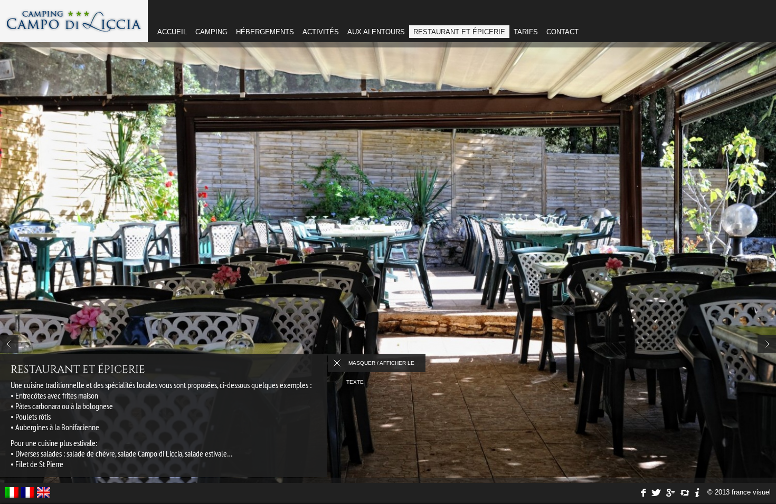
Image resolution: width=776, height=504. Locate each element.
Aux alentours (376, 32)
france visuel (751, 492)
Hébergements (265, 32)
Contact (562, 32)
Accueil (172, 32)
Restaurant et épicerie (459, 32)
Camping (211, 32)
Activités (320, 32)
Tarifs (526, 32)
